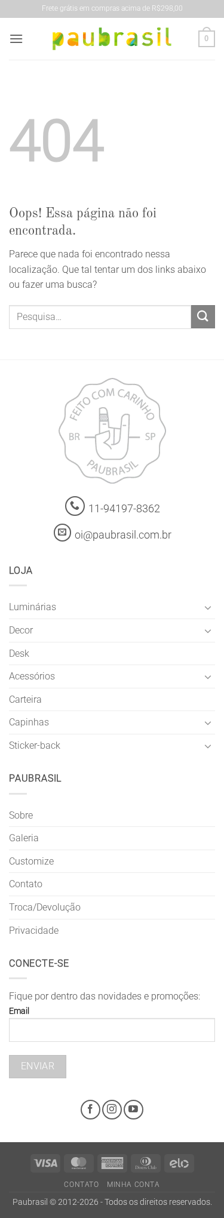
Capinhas (29, 722)
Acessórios (32, 676)
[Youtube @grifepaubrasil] (133, 1109)
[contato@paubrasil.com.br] (63, 533)
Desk (19, 653)
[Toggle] (208, 607)
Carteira (25, 699)
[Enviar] (203, 316)
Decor (21, 630)
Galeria (24, 838)
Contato (25, 884)
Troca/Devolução (45, 907)
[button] (16, 38)
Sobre (21, 815)
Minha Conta (133, 1184)
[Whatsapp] (75, 506)
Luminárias (32, 607)
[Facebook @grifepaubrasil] (90, 1109)
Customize (31, 861)
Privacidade (34, 930)
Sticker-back (34, 745)
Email (19, 1011)
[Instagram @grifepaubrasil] (112, 1109)
